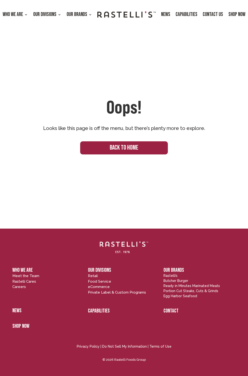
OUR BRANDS (173, 270)
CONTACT (170, 311)
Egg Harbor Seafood (180, 296)
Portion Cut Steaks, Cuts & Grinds (190, 291)
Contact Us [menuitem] (213, 14)
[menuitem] (126, 14)
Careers (19, 287)
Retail (93, 276)
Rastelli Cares (24, 281)
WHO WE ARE (22, 270)
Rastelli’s (170, 276)
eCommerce (99, 287)
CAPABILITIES (99, 311)
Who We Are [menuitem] (13, 14)
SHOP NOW (20, 326)
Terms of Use (160, 346)
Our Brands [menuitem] (77, 14)
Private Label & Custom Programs (117, 292)
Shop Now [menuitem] (236, 14)
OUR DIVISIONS (99, 270)
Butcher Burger (175, 281)
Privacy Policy (88, 346)
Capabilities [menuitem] (186, 14)
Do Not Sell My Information (124, 346)
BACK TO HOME (124, 148)
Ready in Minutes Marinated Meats (191, 286)
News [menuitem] (165, 14)
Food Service (99, 281)
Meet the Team (25, 276)
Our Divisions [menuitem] (44, 14)
